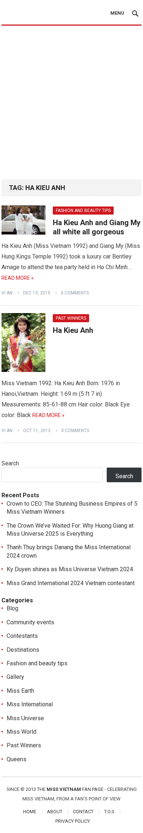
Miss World (21, 731)
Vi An (6, 292)
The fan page (70, 789)
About (54, 811)
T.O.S (109, 811)
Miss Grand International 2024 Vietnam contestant (71, 583)
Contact (83, 811)
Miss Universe (25, 718)
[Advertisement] (71, 100)
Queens (16, 759)
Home (29, 811)
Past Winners (71, 318)
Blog (12, 608)
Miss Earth (20, 690)
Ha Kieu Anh (73, 330)
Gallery (15, 676)
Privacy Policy (72, 821)
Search (10, 463)
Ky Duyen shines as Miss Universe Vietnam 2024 (70, 569)
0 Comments (75, 292)
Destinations (23, 649)
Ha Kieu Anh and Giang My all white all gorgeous (96, 227)
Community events (30, 622)
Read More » (17, 278)
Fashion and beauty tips (83, 210)
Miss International (30, 704)
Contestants (22, 635)
